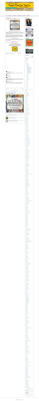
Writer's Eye (27, 380)
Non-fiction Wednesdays (28, 264)
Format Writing (27, 202)
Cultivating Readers (27, 165)
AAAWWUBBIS (27, 95)
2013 (26, 85)
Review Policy (28, 15)
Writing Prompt (27, 385)
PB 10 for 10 (27, 274)
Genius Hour (27, 204)
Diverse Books (27, 173)
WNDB (26, 369)
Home (6, 15)
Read (26, 293)
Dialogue (26, 171)
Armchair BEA (27, 104)
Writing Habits (27, 383)
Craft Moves (27, 163)
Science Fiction (27, 313)
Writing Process (27, 384)
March (27, 78)
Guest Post (27, 212)
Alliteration (27, 100)
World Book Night (27, 376)
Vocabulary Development (28, 362)
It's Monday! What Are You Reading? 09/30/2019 (29, 67)
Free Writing (27, 203)
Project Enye (27, 289)
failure (26, 187)
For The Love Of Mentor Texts (28, 200)
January (27, 80)
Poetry (26, 282)
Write (26, 379)
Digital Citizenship (27, 172)
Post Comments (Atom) (16, 90)
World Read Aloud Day (28, 377)
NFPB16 (26, 261)
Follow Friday (27, 198)
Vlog (26, 361)
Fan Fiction (27, 188)
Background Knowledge (28, 113)
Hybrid (26, 215)
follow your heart (27, 199)
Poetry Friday (27, 283)
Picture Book (27, 279)
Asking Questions (27, 106)
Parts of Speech (27, 273)
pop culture (27, 285)
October (27, 65)
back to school (27, 112)
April (27, 77)
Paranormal (27, 270)
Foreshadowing (27, 201)
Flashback (26, 195)
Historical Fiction (27, 213)
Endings (26, 180)
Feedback (26, 191)
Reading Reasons (27, 299)
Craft (26, 162)
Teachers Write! (24, 15)
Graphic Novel (27, 209)
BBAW (26, 115)
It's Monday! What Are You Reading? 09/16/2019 (29, 70)
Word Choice (27, 371)
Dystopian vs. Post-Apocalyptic (28, 174)
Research (26, 306)
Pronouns (26, 290)
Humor (26, 214)
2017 (26, 82)
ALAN (26, 99)
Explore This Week (27, 183)
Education (26, 178)
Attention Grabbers (27, 108)
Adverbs (26, 97)
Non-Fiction (27, 262)
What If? (26, 367)
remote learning (27, 302)
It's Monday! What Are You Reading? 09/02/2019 (29, 72)
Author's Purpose (27, 110)
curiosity (26, 167)
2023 (26, 59)
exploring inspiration (27, 185)
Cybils (26, 168)
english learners (27, 181)
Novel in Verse (27, 266)
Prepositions (27, 287)
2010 (26, 88)
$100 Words (27, 94)
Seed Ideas (26, 315)
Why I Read (27, 368)
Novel (26, 265)
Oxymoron (27, 269)
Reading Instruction (27, 298)
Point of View (27, 284)
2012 (26, 86)
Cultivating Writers (27, 166)
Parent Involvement (27, 271)
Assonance (26, 107)
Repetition (27, 303)
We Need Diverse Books (28, 365)
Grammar (26, 208)
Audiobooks (27, 109)
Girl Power (27, 206)
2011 (26, 87)
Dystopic (26, 175)
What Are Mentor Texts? (19, 15)
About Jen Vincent (14, 15)
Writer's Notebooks (27, 381)
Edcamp (26, 177)
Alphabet (26, 102)
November (28, 64)
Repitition (26, 304)
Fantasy (26, 189)
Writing (26, 382)
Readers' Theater (27, 297)
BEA (26, 116)
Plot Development (27, 280)
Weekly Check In (27, 366)
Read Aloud (27, 295)
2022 (26, 60)
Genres (26, 205)
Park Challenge (27, 272)
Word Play (27, 372)
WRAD (26, 378)
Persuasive (26, 278)
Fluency (26, 196)
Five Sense (26, 194)
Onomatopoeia (27, 267)
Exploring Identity (27, 184)
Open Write (27, 268)
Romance (26, 311)
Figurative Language (27, 193)
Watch (26, 364)
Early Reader (27, 176)
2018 (26, 81)
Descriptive (27, 170)
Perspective (27, 277)
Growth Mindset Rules (28, 211)
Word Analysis (27, 370)
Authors (26, 111)
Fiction (26, 192)
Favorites (26, 190)
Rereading (26, 305)
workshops (27, 375)
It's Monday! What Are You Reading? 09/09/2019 (29, 71)
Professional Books (27, 288)
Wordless (26, 373)
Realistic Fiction (27, 301)
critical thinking (27, 164)
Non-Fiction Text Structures (28, 263)
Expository (27, 186)
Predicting (26, 286)
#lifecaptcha (27, 92)
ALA (26, 98)
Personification (27, 276)
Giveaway (26, 207)
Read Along (27, 294)
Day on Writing (27, 169)
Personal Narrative (27, 275)
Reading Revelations (27, 300)
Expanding (27, 182)
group (26, 210)
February (28, 79)
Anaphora (26, 103)
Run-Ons (26, 312)
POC (26, 281)
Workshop (26, 374)
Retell (26, 307)
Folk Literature (27, 197)
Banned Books (27, 114)
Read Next (27, 296)
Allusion (26, 101)
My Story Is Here (10, 15)
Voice (26, 363)
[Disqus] (15, 62)
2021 (26, 61)
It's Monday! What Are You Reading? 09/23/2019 (29, 68)
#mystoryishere (27, 93)
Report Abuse (27, 390)
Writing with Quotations (28, 387)
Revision (26, 308)
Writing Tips (27, 386)
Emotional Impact (27, 179)
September (28, 66)
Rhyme (26, 309)
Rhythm (26, 310)
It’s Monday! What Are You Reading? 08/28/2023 (11, 92)
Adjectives (26, 96)
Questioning (27, 292)
